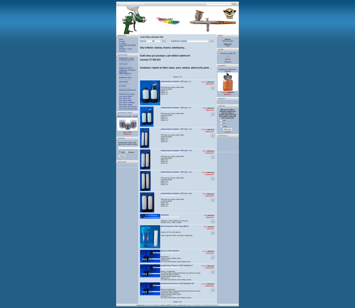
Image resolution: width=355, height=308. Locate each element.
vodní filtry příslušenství (128, 107)
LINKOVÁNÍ (123, 82)
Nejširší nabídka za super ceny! (131, 4)
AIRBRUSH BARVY (126, 68)
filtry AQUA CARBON (127, 102)
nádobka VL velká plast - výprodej (228, 70)
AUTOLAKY (123, 64)
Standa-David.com (212, 305)
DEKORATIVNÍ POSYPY (127, 90)
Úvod (121, 39)
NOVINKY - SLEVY (125, 49)
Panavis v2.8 (190, 305)
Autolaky (174, 305)
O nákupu (122, 43)
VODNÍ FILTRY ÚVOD (127, 94)
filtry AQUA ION (125, 98)
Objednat (227, 62)
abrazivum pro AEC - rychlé (127, 116)
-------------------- (124, 62)
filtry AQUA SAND (125, 104)
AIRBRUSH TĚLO (125, 77)
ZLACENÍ (122, 86)
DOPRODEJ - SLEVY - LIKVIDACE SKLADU (127, 59)
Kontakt (122, 41)
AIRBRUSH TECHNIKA (127, 70)
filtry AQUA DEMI (125, 100)
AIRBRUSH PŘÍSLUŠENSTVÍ (125, 72)
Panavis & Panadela (152, 305)
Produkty (122, 51)
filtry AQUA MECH (125, 96)
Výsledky (228, 132)
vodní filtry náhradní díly (128, 109)
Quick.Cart (200, 305)
